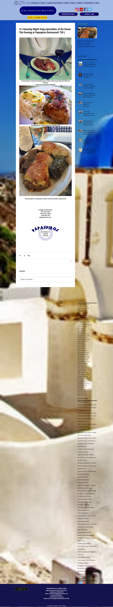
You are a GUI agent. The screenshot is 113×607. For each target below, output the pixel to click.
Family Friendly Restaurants (86, 535)
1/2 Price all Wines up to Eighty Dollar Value (87, 407)
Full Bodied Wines (83, 563)
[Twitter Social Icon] (90, 9)
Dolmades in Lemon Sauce (85, 527)
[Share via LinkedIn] (29, 255)
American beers (82, 421)
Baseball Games (82, 460)
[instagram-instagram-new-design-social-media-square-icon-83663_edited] (77, 9)
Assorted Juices (82, 446)
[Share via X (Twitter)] (24, 255)
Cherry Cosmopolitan (84, 491)
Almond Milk (81, 416)
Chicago (93, 491)
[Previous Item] (80, 32)
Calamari (93, 485)
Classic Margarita (83, 513)
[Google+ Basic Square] (84, 583)
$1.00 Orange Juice (83, 402)
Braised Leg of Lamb (84, 474)
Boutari (94, 463)
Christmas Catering (83, 504)
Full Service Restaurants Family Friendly (87, 574)
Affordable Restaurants (84, 410)
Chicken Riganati (90, 493)
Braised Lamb (82, 468)
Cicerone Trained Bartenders (86, 507)
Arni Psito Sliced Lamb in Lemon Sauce (87, 438)
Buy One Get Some (83, 482)
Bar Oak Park (81, 457)
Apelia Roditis (92, 424)
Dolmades (94, 524)
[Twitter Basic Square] (81, 583)
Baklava (91, 454)
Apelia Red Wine (82, 424)
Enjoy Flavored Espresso (85, 532)
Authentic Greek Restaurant (86, 449)
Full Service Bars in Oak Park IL (87, 571)
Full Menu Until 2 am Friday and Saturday (87, 566)
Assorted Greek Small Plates (86, 443)
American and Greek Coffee (86, 418)
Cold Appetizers (82, 516)
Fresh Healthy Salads (84, 557)
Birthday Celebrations (84, 463)
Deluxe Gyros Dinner (84, 524)
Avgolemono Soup (83, 454)
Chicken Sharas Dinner (84, 496)
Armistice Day (82, 430)
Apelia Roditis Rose (83, 427)
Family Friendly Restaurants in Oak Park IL (87, 538)
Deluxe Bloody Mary (83, 521)
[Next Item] (94, 32)
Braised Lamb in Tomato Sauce (87, 471)
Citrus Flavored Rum (84, 510)
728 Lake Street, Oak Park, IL (59, 590)
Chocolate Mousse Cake (85, 502)
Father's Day (81, 541)
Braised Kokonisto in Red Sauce (87, 466)
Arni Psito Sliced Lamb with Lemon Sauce (87, 441)
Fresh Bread (81, 549)
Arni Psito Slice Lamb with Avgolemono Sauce (87, 432)
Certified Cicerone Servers (85, 488)
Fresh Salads (81, 560)
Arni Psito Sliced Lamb (84, 435)
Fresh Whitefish (90, 560)
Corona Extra (92, 516)
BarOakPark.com (91, 457)
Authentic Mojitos (83, 452)
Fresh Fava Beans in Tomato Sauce (87, 552)
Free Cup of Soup (83, 546)
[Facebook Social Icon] (85, 9)
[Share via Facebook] (20, 255)
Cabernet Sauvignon (84, 485)
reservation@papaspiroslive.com (58, 593)
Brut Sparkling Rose (83, 480)
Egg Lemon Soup (82, 529)
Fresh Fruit (81, 555)
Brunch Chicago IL (83, 477)
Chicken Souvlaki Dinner (85, 499)
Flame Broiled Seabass (84, 543)
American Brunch (91, 416)
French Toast (92, 546)
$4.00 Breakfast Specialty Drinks (87, 405)
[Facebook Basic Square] (79, 583)
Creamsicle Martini (83, 518)
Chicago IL (81, 493)
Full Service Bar (82, 568)
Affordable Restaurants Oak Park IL (87, 413)
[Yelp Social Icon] (81, 9)
